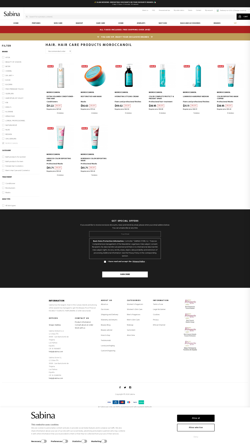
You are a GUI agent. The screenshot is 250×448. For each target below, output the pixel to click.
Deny (196, 437)
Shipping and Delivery (109, 314)
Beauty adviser (106, 330)
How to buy (105, 335)
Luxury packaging (108, 345)
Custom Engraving (108, 350)
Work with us (80, 328)
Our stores (105, 309)
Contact (198, 10)
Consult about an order (84, 325)
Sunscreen (131, 330)
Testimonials (106, 340)
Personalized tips (164, 10)
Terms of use (158, 304)
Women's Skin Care (134, 309)
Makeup (130, 325)
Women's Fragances (135, 304)
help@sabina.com (56, 351)
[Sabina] (12, 12)
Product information (83, 322)
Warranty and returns (109, 319)
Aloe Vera (131, 335)
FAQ (153, 10)
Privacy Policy (139, 261)
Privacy (156, 319)
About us (145, 10)
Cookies (156, 314)
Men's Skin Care (133, 319)
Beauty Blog (105, 325)
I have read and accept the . (127, 261)
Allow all (196, 418)
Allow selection (196, 427)
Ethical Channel (159, 325)
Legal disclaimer (159, 309)
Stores (190, 10)
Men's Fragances (133, 314)
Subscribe (125, 274)
